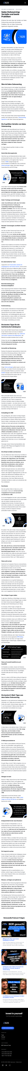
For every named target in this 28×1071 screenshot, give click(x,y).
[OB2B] (6, 2)
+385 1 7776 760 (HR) (6, 1055)
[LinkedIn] (2, 1065)
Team (2, 1035)
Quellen (3, 372)
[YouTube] (6, 1065)
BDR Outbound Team (6, 1045)
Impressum (13, 1062)
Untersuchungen (5, 165)
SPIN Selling (20, 637)
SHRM (6, 161)
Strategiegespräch (7, 1027)
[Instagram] (9, 1065)
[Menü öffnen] (25, 2)
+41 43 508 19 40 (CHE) (6, 1051)
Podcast (3, 1037)
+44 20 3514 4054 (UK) (6, 1053)
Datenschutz (19, 1062)
